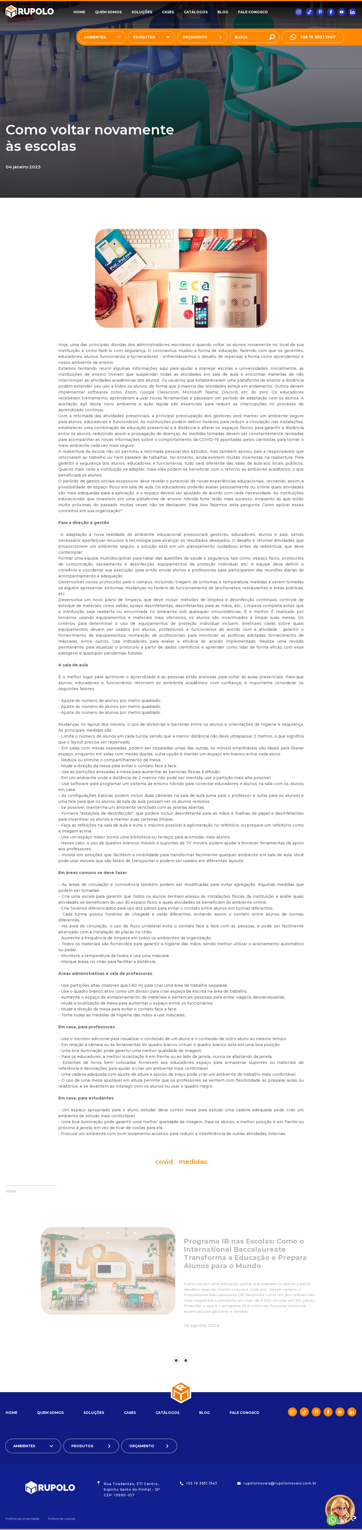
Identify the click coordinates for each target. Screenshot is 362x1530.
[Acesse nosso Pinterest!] (320, 12)
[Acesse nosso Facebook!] (331, 12)
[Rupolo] (40, 12)
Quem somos (108, 12)
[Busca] (272, 37)
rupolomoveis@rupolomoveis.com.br (280, 1483)
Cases (168, 12)
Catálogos (196, 12)
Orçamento (194, 37)
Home (79, 12)
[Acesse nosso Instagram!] (299, 12)
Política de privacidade (22, 1519)
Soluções (142, 12)
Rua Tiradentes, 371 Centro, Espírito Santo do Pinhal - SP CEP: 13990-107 (132, 1489)
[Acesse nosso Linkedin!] (352, 12)
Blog (222, 12)
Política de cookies (61, 1519)
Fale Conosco (253, 12)
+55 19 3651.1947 (317, 37)
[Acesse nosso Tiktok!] (309, 12)
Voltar (11, 1191)
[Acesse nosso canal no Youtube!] (342, 12)
